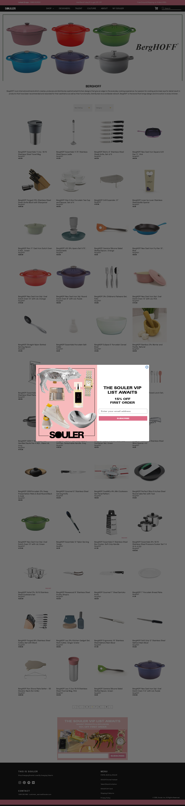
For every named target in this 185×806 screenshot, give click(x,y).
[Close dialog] (147, 367)
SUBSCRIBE (123, 418)
